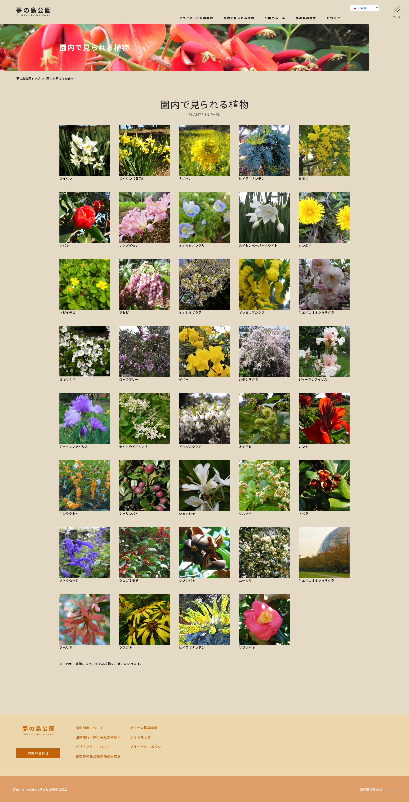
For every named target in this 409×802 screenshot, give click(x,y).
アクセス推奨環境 (144, 727)
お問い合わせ (38, 753)
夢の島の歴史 (306, 18)
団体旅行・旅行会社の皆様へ (98, 737)
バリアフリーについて (93, 746)
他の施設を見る (371, 789)
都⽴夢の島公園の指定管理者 (98, 756)
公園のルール (275, 18)
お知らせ (333, 18)
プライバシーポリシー (147, 746)
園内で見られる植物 (239, 18)
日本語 (362, 8)
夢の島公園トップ (28, 78)
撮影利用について (89, 727)
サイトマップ (140, 737)
